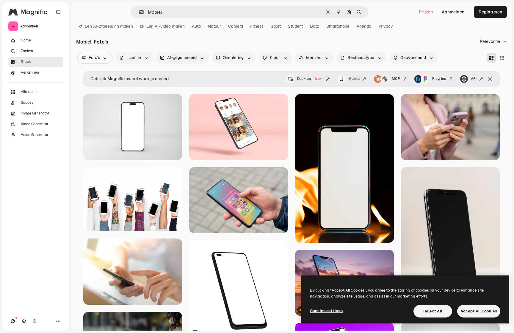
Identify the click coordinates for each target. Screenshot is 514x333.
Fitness (257, 26)
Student (295, 26)
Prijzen (426, 12)
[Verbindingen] (13, 321)
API (474, 78)
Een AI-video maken (165, 26)
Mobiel (354, 78)
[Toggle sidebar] (58, 12)
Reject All (432, 311)
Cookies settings (326, 310)
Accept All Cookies (478, 311)
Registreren (490, 12)
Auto (196, 26)
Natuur (214, 26)
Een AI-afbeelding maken (109, 26)
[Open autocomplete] (139, 12)
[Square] (502, 58)
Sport (276, 26)
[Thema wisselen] (34, 321)
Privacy (385, 26)
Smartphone (338, 26)
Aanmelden (453, 12)
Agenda (364, 26)
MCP (396, 78)
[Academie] (24, 321)
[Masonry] (491, 58)
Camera (235, 26)
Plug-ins (439, 78)
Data (314, 26)
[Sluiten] (490, 79)
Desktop (309, 78)
